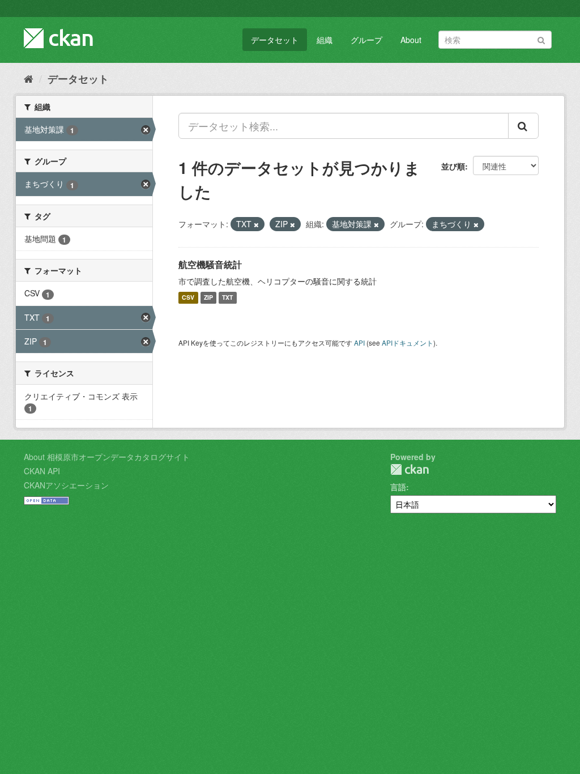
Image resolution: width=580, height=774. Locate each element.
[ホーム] (28, 78)
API (359, 342)
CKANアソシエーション (66, 485)
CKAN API (42, 471)
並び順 (453, 166)
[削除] (256, 224)
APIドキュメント (407, 342)
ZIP (208, 298)
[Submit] (541, 39)
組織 (324, 39)
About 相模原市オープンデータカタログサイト (107, 456)
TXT (227, 298)
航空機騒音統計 (210, 264)
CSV (188, 298)
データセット (274, 39)
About (410, 39)
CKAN (409, 469)
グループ (366, 39)
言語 (398, 486)
